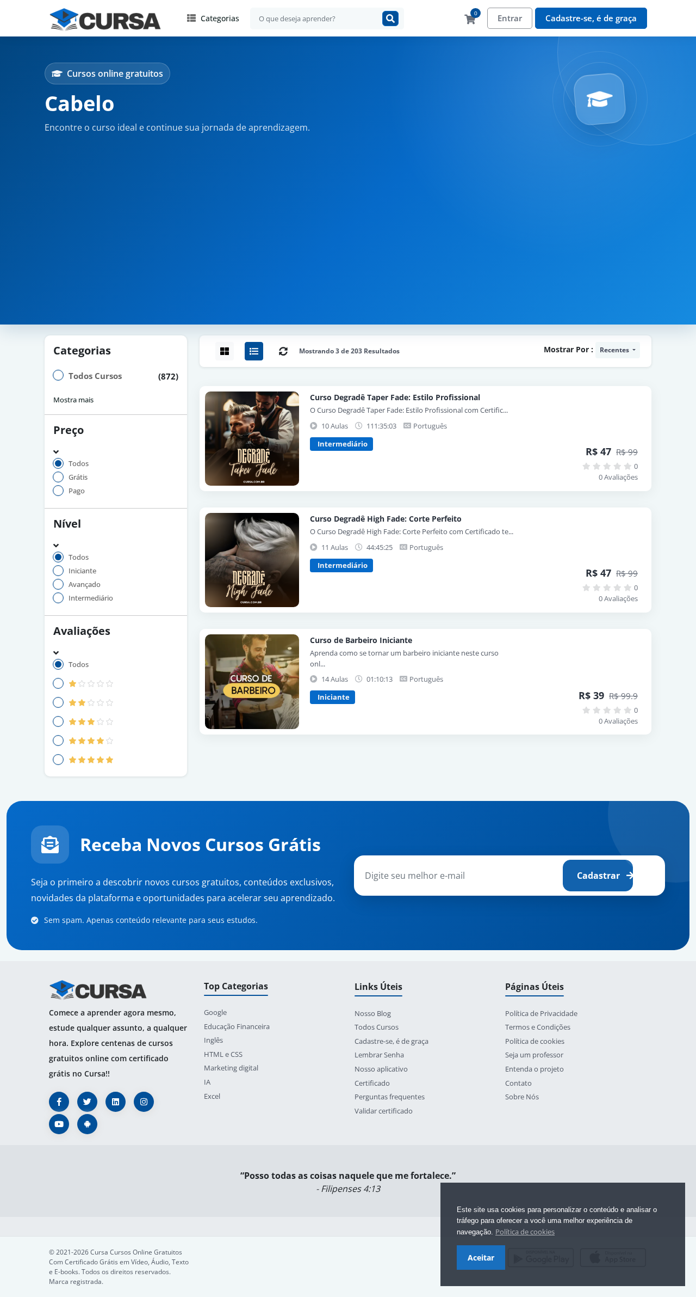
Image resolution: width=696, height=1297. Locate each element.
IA (207, 1082)
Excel (212, 1096)
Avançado (85, 584)
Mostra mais (73, 400)
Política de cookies (525, 1232)
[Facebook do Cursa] (59, 1102)
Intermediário (91, 598)
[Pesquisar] (390, 18)
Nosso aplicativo (381, 1069)
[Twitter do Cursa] (87, 1102)
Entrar (510, 18)
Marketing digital (231, 1068)
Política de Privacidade (541, 1013)
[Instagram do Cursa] (144, 1102)
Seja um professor (534, 1055)
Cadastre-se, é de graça (591, 18)
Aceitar (481, 1257)
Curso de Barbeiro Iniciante (361, 640)
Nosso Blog (373, 1013)
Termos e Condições (537, 1027)
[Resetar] (283, 351)
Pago (77, 490)
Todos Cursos (95, 375)
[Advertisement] (348, 220)
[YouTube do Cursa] (59, 1124)
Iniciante (82, 571)
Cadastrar (599, 876)
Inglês (213, 1040)
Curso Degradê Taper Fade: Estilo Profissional (395, 397)
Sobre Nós (522, 1097)
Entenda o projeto (534, 1069)
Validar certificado (384, 1111)
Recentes (615, 349)
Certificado (372, 1083)
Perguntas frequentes (390, 1097)
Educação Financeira (237, 1026)
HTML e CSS (223, 1054)
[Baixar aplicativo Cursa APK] (87, 1124)
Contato (518, 1083)
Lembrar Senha (379, 1055)
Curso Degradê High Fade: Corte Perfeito (386, 518)
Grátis (78, 477)
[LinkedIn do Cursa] (115, 1102)
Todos (79, 463)
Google (215, 1012)
